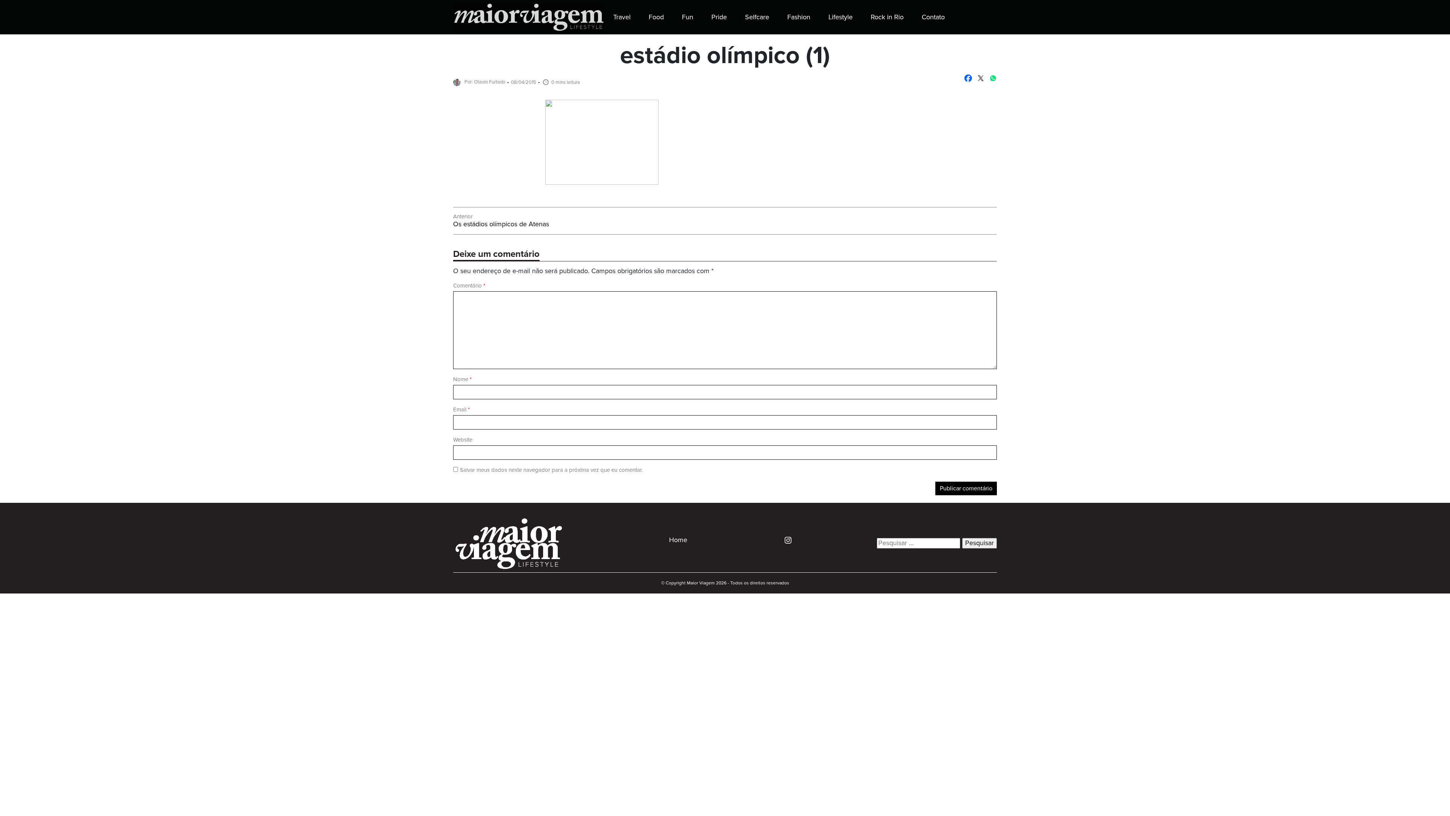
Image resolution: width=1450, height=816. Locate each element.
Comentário (469, 285)
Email (461, 409)
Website (462, 440)
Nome (462, 379)
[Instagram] (785, 540)
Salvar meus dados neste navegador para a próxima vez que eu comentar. (551, 470)
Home (678, 540)
